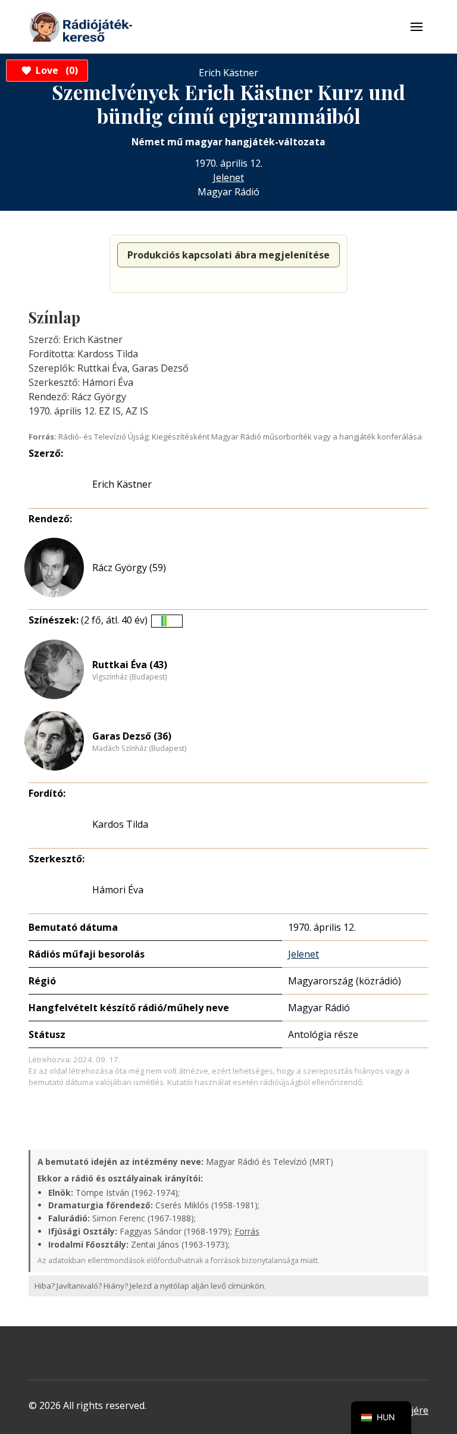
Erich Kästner (122, 484)
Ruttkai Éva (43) (129, 664)
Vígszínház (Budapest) (129, 677)
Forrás (246, 1231)
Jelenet (228, 177)
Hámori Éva (117, 889)
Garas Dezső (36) (131, 736)
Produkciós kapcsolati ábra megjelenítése (228, 254)
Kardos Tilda (120, 824)
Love (55, 70)
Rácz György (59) (129, 567)
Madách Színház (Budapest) (139, 748)
